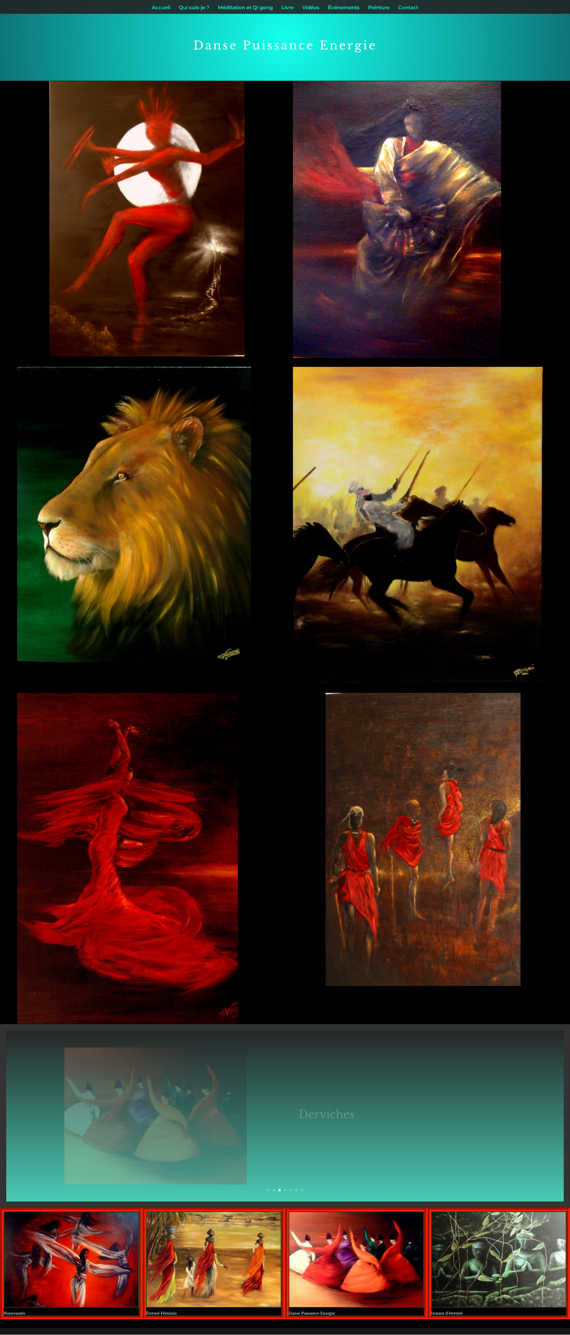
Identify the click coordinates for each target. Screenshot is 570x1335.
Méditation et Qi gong (245, 8)
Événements (344, 8)
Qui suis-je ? (194, 8)
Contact (408, 8)
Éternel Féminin (161, 1313)
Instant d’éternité (447, 1313)
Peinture (379, 8)
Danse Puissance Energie (312, 1313)
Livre (287, 8)
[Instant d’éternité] (498, 1259)
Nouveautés (14, 1313)
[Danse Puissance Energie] (356, 1259)
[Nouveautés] (71, 1259)
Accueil (161, 8)
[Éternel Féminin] (213, 1259)
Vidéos (310, 8)
